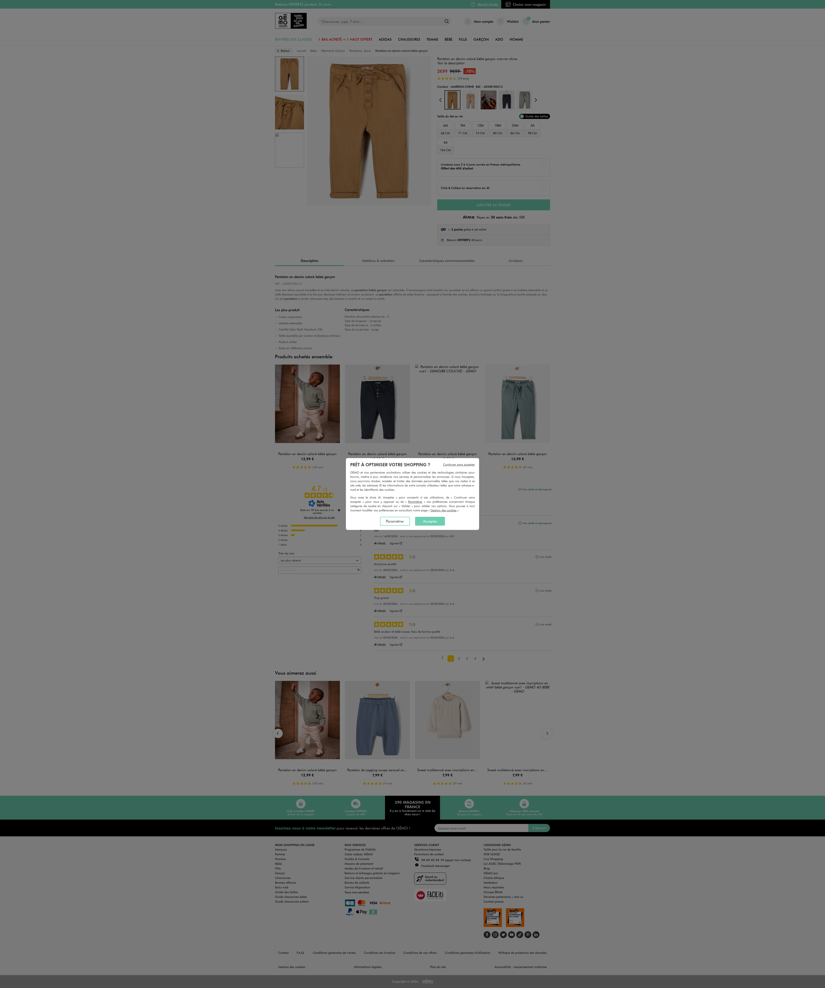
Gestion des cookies (444, 510)
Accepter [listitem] (430, 521)
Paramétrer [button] (415, 502)
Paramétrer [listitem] (395, 521)
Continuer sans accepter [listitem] (459, 464)
